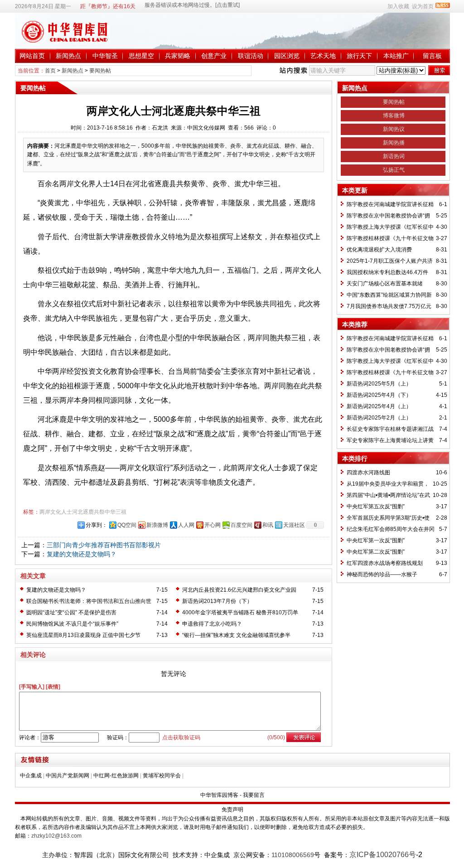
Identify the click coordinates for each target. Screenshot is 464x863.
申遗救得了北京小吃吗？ (212, 624)
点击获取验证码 (181, 737)
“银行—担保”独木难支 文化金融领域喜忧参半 (236, 635)
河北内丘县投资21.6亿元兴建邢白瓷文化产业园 (239, 590)
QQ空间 (126, 525)
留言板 (432, 55)
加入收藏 (398, 6)
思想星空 (141, 55)
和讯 (267, 525)
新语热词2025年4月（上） (379, 406)
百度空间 (241, 525)
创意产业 (214, 55)
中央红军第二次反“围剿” (376, 552)
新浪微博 (157, 525)
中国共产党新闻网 (67, 775)
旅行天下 (359, 55)
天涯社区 (294, 525)
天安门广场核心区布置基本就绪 (385, 283)
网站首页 (32, 55)
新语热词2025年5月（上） (379, 384)
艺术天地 (323, 55)
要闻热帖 (100, 70)
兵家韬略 (177, 55)
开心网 (212, 525)
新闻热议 (394, 129)
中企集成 (31, 775)
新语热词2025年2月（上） (379, 418)
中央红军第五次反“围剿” (376, 506)
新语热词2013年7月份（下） (217, 601)
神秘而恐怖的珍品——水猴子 (382, 574)
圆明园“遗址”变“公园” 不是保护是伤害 (71, 612)
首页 (50, 70)
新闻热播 (394, 143)
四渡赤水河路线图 (368, 472)
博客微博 (394, 115)
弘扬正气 (394, 170)
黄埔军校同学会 (162, 775)
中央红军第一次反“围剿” (376, 540)
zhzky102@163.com (56, 836)
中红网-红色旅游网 (116, 775)
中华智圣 (105, 55)
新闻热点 (68, 55)
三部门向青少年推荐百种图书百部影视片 (104, 545)
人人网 (186, 525)
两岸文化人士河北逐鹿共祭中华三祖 (82, 512)
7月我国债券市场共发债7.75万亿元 (389, 306)
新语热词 (394, 156)
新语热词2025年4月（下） (379, 395)
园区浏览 (287, 55)
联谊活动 (250, 55)
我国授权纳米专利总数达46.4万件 (387, 272)
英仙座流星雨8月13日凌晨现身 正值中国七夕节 (83, 635)
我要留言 (254, 795)
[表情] (53, 687)
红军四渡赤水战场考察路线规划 (385, 563)
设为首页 (423, 6)
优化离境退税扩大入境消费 (379, 249)
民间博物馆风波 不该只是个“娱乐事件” (72, 624)
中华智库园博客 (219, 795)
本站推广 (396, 55)
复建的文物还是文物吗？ (81, 554)
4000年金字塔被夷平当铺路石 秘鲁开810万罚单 (240, 612)
